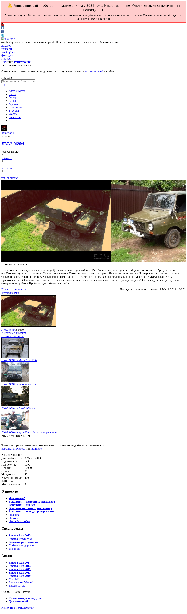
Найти (5, 84)
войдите (36, 448)
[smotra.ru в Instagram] (8, 38)
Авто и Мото (17, 90)
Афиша (13, 104)
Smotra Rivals (17, 585)
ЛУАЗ (6, 144)
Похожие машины (12, 336)
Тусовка (14, 110)
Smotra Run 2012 (20, 569)
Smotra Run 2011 (19, 572)
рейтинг (6, 158)
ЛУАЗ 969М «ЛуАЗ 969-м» (18, 408)
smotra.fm (14, 548)
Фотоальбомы (10, 292)
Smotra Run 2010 (20, 575)
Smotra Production (21, 538)
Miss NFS (14, 579)
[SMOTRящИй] (15, 357)
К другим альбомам (13, 332)
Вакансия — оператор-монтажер (30, 508)
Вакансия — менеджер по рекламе (31, 511)
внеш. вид (7, 168)
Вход (4, 61)
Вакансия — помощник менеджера (32, 501)
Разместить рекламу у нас (26, 598)
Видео (13, 100)
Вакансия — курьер (22, 504)
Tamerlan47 (8, 132)
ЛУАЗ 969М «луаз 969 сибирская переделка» (29, 432)
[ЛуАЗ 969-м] (15, 405)
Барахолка (15, 117)
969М (19, 144)
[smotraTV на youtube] (2, 24)
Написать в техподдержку (17, 607)
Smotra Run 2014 (20, 562)
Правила (14, 514)
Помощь (14, 518)
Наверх (6, 58)
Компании (15, 107)
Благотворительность (23, 542)
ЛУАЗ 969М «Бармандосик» (18, 384)
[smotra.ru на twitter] (2, 35)
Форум (13, 113)
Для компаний (18, 601)
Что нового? (17, 498)
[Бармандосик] (15, 381)
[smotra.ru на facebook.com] (2, 32)
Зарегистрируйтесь (13, 448)
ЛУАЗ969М (8, 329)
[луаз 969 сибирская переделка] (15, 429)
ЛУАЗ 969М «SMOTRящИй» (19, 360)
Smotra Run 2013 (20, 565)
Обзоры (13, 97)
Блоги (12, 94)
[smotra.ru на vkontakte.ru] (2, 28)
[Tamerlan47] (4, 129)
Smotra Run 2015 (20, 535)
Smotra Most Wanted (21, 582)
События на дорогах (21, 545)
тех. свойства (9, 177)
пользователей (94, 71)
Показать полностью (14, 289)
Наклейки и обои (19, 521)
